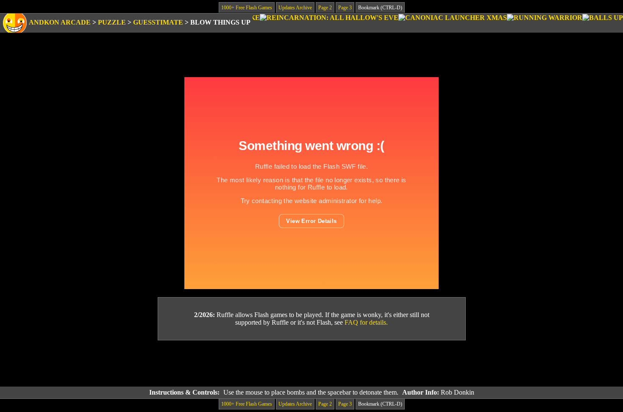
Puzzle (112, 22)
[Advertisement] (311, 364)
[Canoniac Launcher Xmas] (452, 23)
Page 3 (345, 8)
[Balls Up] (602, 23)
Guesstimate (158, 22)
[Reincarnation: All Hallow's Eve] (329, 23)
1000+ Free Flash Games (246, 8)
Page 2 (325, 8)
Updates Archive (295, 8)
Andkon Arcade (60, 22)
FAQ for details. (366, 322)
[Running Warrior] (544, 23)
